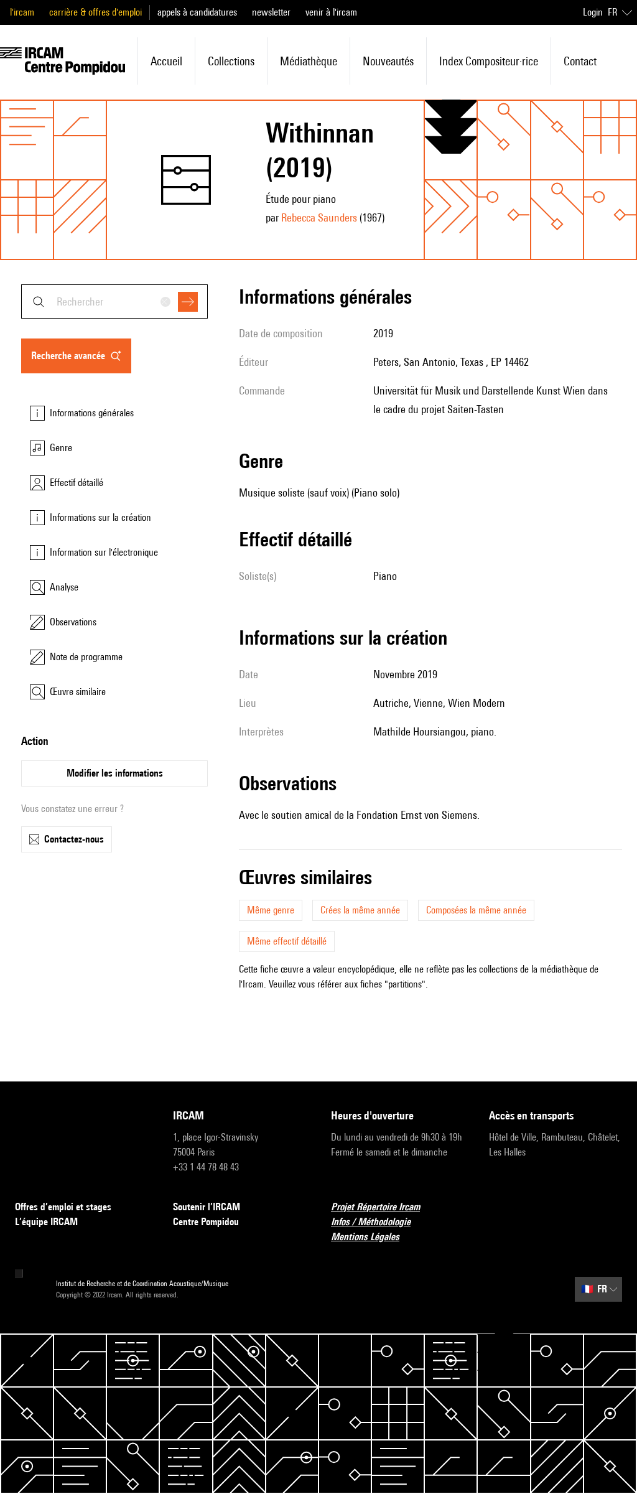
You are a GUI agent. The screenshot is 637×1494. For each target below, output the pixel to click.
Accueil (166, 61)
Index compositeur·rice (488, 61)
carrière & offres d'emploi (95, 12)
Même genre (270, 910)
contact (580, 61)
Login (593, 12)
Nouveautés (388, 61)
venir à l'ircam (331, 12)
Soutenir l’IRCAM (206, 1207)
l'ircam (22, 12)
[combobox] (114, 301)
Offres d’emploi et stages (63, 1207)
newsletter (271, 12)
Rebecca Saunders (319, 217)
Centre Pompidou (206, 1222)
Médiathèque (308, 61)
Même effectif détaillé (287, 941)
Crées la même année (360, 910)
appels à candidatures (197, 12)
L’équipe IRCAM (46, 1222)
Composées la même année (476, 910)
